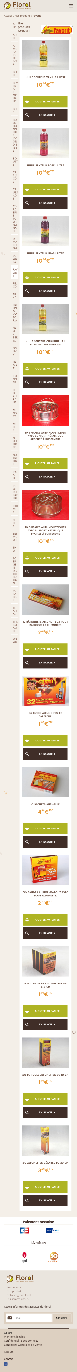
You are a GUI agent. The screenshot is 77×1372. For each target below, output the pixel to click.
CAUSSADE (15, 193)
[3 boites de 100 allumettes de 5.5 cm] (45, 961)
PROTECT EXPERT (15, 492)
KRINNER (15, 379)
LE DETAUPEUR (15, 396)
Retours (8, 1351)
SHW (14, 549)
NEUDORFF (15, 442)
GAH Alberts (15, 334)
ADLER (15, 36)
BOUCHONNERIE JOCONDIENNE (15, 135)
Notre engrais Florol (19, 1295)
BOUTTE (15, 161)
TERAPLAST (15, 611)
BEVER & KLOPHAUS (15, 92)
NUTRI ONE (15, 459)
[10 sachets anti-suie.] (45, 782)
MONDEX (15, 413)
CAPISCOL (15, 176)
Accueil (8, 15)
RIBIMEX (15, 509)
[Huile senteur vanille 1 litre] (45, 54)
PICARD (15, 475)
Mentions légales (14, 1336)
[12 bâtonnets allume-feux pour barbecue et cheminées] (45, 599)
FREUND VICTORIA (15, 312)
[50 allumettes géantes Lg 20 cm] (45, 1140)
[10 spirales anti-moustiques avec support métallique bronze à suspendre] (45, 504)
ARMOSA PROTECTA (15, 55)
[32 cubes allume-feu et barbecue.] (45, 690)
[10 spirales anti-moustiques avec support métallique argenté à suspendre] (45, 410)
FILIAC (15, 295)
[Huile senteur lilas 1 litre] (45, 231)
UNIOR (15, 640)
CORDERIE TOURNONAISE (15, 218)
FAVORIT (15, 272)
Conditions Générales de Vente (23, 1344)
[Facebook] (38, 1364)
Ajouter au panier (47, 101)
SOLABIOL (15, 595)
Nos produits (22, 15)
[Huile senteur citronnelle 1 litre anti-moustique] (45, 319)
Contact (8, 1358)
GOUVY (15, 351)
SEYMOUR (15, 537)
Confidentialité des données (21, 1340)
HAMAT (15, 365)
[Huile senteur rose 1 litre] (45, 143)
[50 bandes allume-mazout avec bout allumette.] (45, 870)
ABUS (14, 25)
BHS (15, 110)
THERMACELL (15, 626)
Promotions (14, 1287)
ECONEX (15, 259)
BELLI (15, 73)
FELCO (15, 285)
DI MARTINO (15, 243)
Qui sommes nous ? (18, 1299)
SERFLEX (15, 523)
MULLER (15, 427)
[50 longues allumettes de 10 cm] (45, 1052)
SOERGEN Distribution (15, 571)
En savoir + (47, 115)
